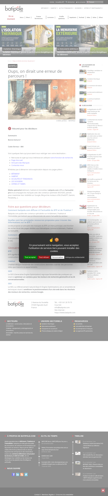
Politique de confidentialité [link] (74, 257)
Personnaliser (57, 257)
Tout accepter (30, 257)
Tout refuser (44, 257)
